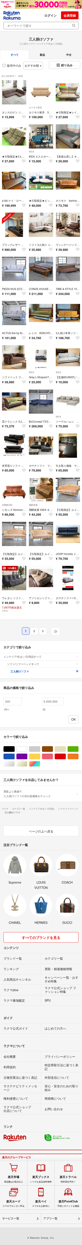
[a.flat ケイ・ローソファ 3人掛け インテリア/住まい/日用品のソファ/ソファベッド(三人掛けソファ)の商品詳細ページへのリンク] (14, 180)
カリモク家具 (35, 107)
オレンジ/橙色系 (78, 756)
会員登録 (70, 15)
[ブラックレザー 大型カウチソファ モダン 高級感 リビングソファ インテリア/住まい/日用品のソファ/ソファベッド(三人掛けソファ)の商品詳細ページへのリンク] (14, 225)
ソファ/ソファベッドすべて (23, 664)
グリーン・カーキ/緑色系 (78, 749)
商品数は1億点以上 (13, 1179)
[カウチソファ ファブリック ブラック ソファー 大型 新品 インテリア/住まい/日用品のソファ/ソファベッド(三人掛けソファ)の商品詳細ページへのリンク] (41, 445)
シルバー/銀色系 (14, 764)
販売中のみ (14, 65)
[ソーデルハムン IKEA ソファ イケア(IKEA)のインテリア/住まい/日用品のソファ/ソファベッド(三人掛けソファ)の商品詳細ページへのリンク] (68, 401)
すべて (15, 55)
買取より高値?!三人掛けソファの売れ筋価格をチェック (27, 793)
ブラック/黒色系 (14, 749)
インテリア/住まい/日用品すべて (22, 656)
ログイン (50, 15)
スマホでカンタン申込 (13, 1203)
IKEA (31, 151)
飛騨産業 (33, 504)
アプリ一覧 (50, 1218)
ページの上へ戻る (41, 831)
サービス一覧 (10, 1218)
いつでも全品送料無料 (41, 1179)
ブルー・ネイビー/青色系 (14, 756)
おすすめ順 (32, 65)
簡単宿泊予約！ (68, 1179)
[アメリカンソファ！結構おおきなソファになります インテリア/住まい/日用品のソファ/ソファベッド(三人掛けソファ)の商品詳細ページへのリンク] (41, 578)
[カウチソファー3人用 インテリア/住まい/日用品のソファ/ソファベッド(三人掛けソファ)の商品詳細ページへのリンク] (68, 578)
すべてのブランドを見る (41, 937)
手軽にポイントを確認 (68, 1203)
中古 (69, 55)
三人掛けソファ (19, 671)
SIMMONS (7, 504)
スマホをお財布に (41, 1203)
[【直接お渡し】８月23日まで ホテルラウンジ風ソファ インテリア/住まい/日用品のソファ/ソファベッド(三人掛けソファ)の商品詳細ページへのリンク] (68, 136)
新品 (42, 55)
